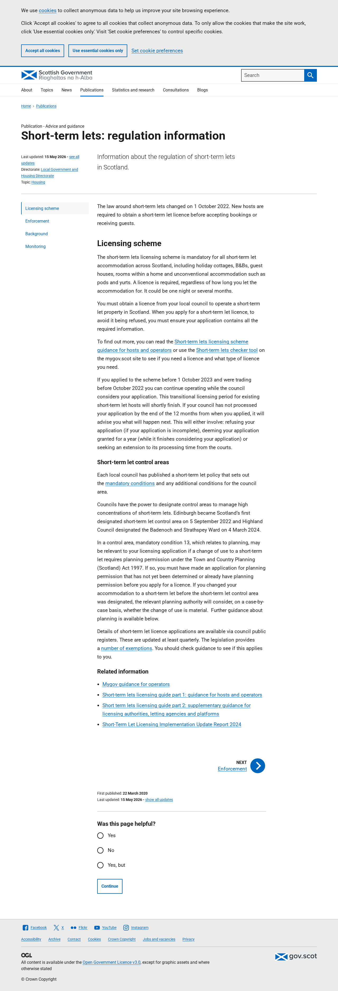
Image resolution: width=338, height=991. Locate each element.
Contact (74, 939)
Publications (92, 90)
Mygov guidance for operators (136, 684)
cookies (48, 10)
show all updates (159, 800)
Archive (54, 939)
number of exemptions (126, 648)
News (67, 90)
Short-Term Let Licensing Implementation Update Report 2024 (171, 724)
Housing (38, 182)
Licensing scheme (42, 208)
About (26, 90)
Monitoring (35, 246)
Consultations (176, 90)
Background (36, 233)
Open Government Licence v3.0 (111, 962)
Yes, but (116, 865)
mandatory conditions (130, 483)
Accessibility (31, 939)
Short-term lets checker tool (227, 350)
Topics (47, 90)
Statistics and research (133, 90)
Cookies (94, 939)
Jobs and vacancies (159, 939)
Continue (109, 886)
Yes (112, 835)
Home (26, 106)
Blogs (202, 90)
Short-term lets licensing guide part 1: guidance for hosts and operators (182, 695)
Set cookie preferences (157, 51)
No (111, 850)
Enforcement (37, 221)
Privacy (188, 939)
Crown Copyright (122, 939)
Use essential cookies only (98, 50)
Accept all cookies (42, 50)
